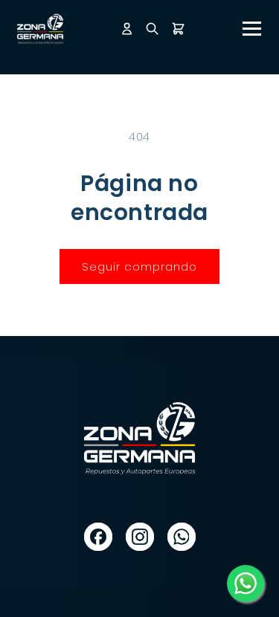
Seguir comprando (139, 266)
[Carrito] (178, 29)
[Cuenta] (127, 29)
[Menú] (252, 28)
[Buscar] (152, 29)
